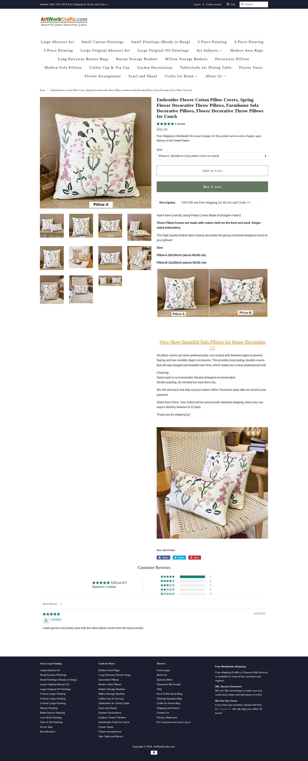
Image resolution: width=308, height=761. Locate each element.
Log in (197, 4)
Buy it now (212, 187)
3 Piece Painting (212, 42)
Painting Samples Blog (169, 698)
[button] (165, 123)
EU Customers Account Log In (174, 722)
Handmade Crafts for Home (114, 722)
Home (42, 90)
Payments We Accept (169, 684)
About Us (214, 76)
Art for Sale (46, 727)
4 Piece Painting (249, 42)
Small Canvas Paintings (103, 42)
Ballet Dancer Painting (52, 712)
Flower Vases (251, 67)
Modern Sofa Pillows (63, 67)
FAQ (159, 689)
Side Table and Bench (110, 736)
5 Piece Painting (58, 50)
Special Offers (165, 679)
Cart (233, 4)
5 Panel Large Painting (53, 703)
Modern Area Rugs (246, 50)
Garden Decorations (155, 67)
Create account (213, 4)
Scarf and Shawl (143, 76)
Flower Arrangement (103, 76)
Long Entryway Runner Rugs (83, 59)
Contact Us (163, 712)
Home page (163, 670)
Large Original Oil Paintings (163, 50)
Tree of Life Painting (51, 722)
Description (167, 202)
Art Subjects (208, 50)
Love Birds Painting (51, 717)
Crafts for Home (180, 76)
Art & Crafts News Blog (169, 694)
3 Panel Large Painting (53, 694)
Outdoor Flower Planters (112, 717)
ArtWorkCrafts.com (164, 746)
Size (159, 149)
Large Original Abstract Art (105, 50)
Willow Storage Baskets (186, 59)
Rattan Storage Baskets (137, 59)
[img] (51, 614)
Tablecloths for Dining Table (206, 67)
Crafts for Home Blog (168, 703)
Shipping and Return (168, 708)
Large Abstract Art (57, 42)
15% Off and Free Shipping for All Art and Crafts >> (215, 202)
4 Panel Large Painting (53, 698)
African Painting (49, 708)
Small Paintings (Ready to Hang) (160, 42)
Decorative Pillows (232, 59)
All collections (47, 731)
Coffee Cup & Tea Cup (109, 67)
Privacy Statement (167, 717)
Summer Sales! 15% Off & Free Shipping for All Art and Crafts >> (74, 4)
